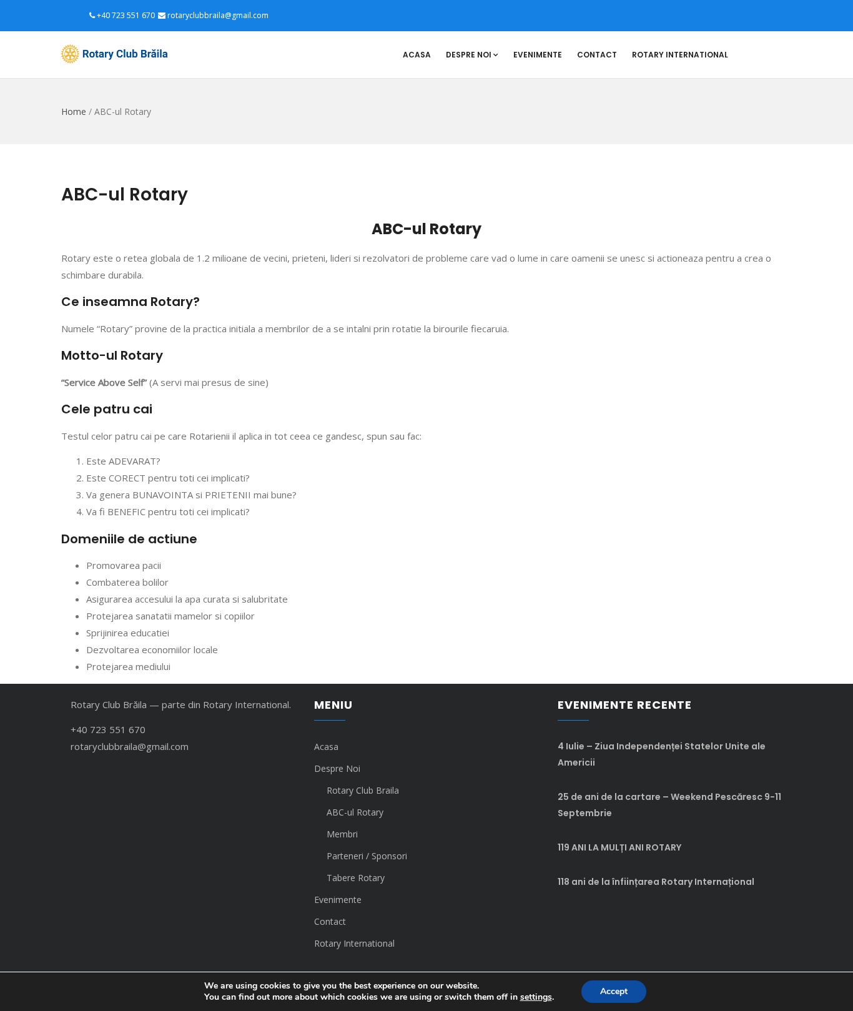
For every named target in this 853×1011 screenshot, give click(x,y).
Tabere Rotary (356, 878)
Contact (597, 54)
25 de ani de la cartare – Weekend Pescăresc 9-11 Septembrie (669, 805)
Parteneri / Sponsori (367, 856)
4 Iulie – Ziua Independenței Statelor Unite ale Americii (662, 754)
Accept (614, 991)
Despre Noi (468, 54)
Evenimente (537, 54)
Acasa (417, 54)
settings (536, 997)
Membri (342, 834)
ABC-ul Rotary (355, 812)
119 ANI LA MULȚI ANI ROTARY (619, 847)
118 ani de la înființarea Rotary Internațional (656, 881)
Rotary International (680, 54)
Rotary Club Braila (363, 790)
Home (73, 111)
